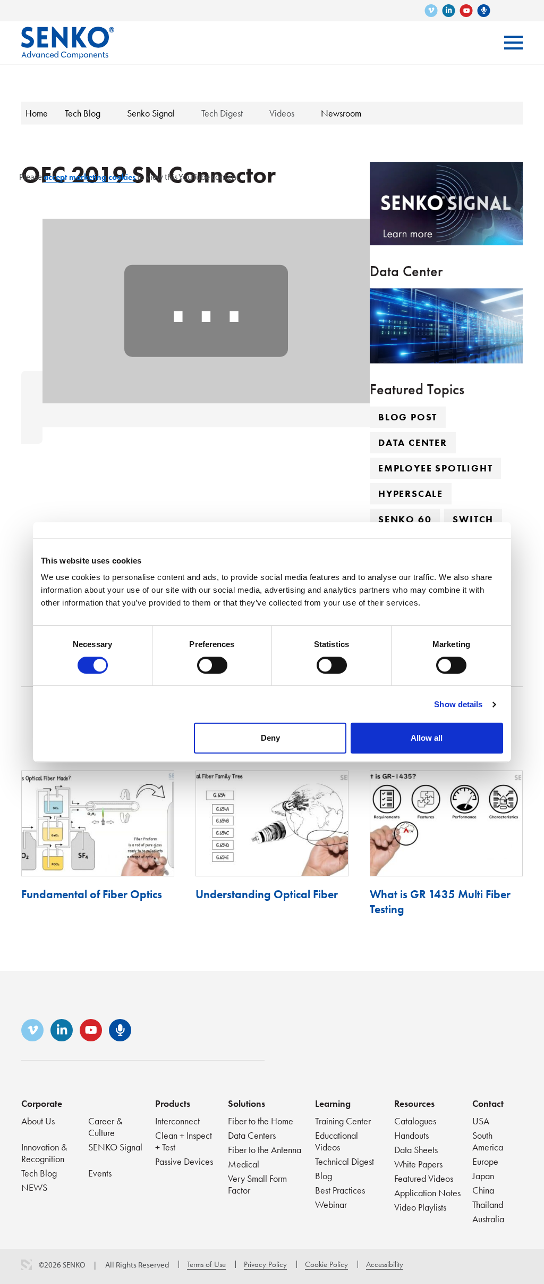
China (483, 1190)
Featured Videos (423, 1178)
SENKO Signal (115, 1147)
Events (100, 1173)
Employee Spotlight (435, 468)
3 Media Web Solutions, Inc (26, 1265)
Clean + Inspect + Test (183, 1141)
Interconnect (177, 1121)
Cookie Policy (326, 1264)
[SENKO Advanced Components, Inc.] (67, 35)
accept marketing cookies (89, 177)
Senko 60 (404, 519)
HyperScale (410, 493)
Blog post (407, 417)
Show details (458, 704)
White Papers (418, 1164)
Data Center (412, 442)
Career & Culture (105, 1127)
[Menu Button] (513, 42)
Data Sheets (416, 1150)
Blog (323, 1176)
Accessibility (384, 1264)
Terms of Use (206, 1264)
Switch (473, 519)
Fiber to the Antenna (264, 1150)
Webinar (331, 1204)
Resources (414, 1103)
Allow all (427, 737)
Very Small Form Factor (257, 1184)
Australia (488, 1219)
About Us (38, 1121)
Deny (270, 737)
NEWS (34, 1187)
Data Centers (252, 1135)
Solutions (246, 1103)
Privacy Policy (265, 1264)
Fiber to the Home (260, 1121)
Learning (333, 1103)
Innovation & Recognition (44, 1153)
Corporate (41, 1103)
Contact (488, 1103)
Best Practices (340, 1190)
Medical (243, 1164)
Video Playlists (420, 1207)
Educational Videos (336, 1141)
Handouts (411, 1135)
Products (172, 1103)
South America (487, 1141)
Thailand (487, 1204)
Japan (483, 1176)
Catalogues (415, 1121)
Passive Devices (184, 1161)
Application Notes (427, 1193)
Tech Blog (39, 1173)
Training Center (343, 1121)
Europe (485, 1161)
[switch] (212, 665)
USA (480, 1121)
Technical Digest (344, 1161)
